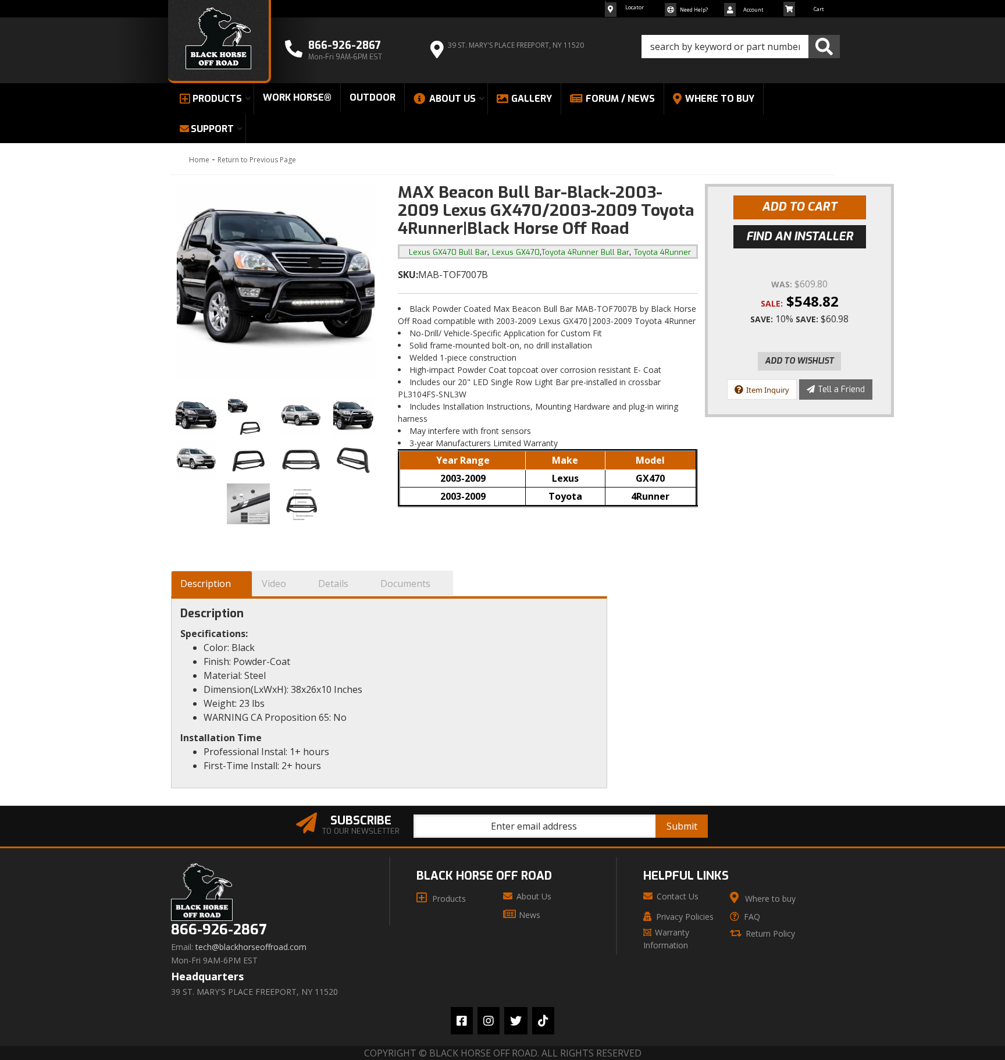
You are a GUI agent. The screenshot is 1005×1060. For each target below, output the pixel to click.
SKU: (408, 274)
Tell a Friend (841, 389)
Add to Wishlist (799, 361)
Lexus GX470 (516, 252)
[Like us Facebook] (462, 1020)
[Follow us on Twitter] (516, 1020)
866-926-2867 (218, 930)
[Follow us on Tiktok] (543, 1020)
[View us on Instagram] (488, 1020)
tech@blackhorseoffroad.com (251, 947)
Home (199, 160)
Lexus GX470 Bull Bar (448, 252)
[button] (741, 46)
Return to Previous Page (257, 160)
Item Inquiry (767, 390)
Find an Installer (799, 236)
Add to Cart (799, 207)
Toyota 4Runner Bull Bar (585, 252)
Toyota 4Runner (662, 252)
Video (274, 583)
